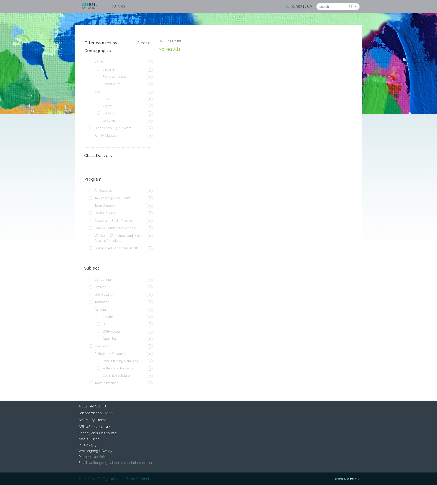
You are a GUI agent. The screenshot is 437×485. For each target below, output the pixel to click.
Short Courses (104, 213)
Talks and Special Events (112, 198)
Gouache (109, 339)
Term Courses (104, 205)
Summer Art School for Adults (116, 248)
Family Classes (105, 135)
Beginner (109, 69)
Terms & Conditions (141, 479)
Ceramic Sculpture (116, 375)
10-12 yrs (109, 120)
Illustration (101, 302)
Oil (104, 324)
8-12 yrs (108, 113)
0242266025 (100, 457)
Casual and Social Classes (113, 220)
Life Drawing (103, 294)
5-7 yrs (107, 99)
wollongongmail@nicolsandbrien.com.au (120, 463)
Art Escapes (103, 190)
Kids (97, 91)
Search (351, 7)
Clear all (145, 43)
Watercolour (111, 331)
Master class (111, 84)
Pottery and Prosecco (118, 368)
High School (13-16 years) (113, 128)
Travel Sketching (106, 383)
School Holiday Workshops (114, 228)
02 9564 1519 (301, 6)
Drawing (100, 287)
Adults (99, 62)
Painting (100, 309)
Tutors (118, 6)
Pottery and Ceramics (110, 354)
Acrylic (107, 317)
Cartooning (102, 279)
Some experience (115, 76)
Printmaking (103, 346)
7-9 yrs (107, 106)
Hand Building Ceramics (120, 361)
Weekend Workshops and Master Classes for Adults (119, 238)
